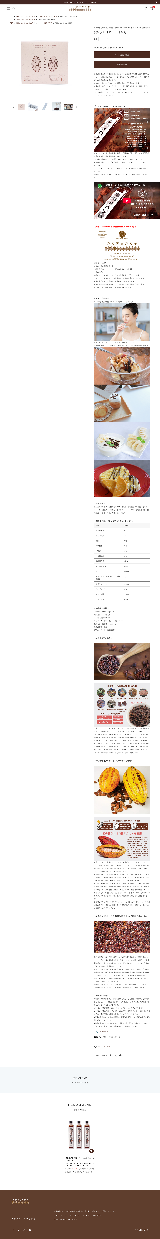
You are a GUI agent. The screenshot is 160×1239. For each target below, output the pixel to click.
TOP (11, 16)
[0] (151, 8)
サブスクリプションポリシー (81, 1215)
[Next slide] (76, 106)
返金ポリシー (108, 1211)
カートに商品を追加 (122, 55)
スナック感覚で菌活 (45, 23)
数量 (95, 39)
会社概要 (96, 1215)
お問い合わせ (59, 1211)
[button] (21, 107)
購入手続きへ (122, 64)
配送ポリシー (97, 1211)
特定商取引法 (79, 1211)
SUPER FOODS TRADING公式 (65, 1219)
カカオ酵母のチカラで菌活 (47, 16)
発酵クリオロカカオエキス (25, 16)
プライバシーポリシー (62, 1215)
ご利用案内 (69, 1211)
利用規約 (88, 1211)
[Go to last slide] (13, 106)
